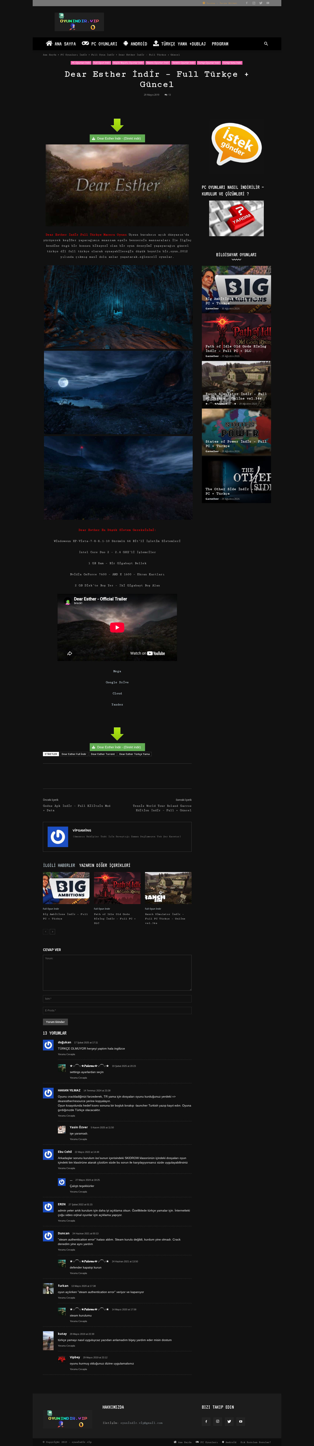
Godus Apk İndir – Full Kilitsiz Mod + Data (76, 808)
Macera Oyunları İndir (158, 62)
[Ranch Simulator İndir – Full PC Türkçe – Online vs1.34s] (168, 888)
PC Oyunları (103, 44)
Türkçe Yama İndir (232, 62)
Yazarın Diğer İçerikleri (105, 865)
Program (220, 44)
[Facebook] (247, 3)
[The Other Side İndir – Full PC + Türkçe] (236, 479)
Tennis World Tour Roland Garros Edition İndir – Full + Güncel (162, 808)
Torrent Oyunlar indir (184, 62)
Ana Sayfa (64, 44)
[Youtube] (268, 3)
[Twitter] (261, 3)
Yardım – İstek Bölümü (221, 3)
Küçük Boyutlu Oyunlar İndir (128, 62)
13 (169, 94)
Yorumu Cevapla (66, 1054)
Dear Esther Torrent (103, 754)
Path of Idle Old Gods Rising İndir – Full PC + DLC (115, 919)
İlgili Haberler (59, 865)
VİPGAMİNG (82, 830)
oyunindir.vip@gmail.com (141, 1423)
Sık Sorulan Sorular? (256, 1442)
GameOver (212, 308)
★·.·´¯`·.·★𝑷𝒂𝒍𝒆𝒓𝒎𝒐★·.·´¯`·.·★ (220, 403)
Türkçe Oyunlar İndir (209, 62)
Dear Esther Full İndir (74, 754)
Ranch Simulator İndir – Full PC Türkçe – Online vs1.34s (165, 919)
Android (137, 44)
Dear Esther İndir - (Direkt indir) (119, 138)
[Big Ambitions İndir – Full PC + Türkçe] (66, 888)
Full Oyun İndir (102, 54)
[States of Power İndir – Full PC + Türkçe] (236, 432)
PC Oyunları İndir (73, 54)
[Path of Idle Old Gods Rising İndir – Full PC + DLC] (117, 888)
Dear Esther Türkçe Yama (134, 754)
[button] (266, 44)
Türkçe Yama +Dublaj (182, 44)
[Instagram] (254, 3)
